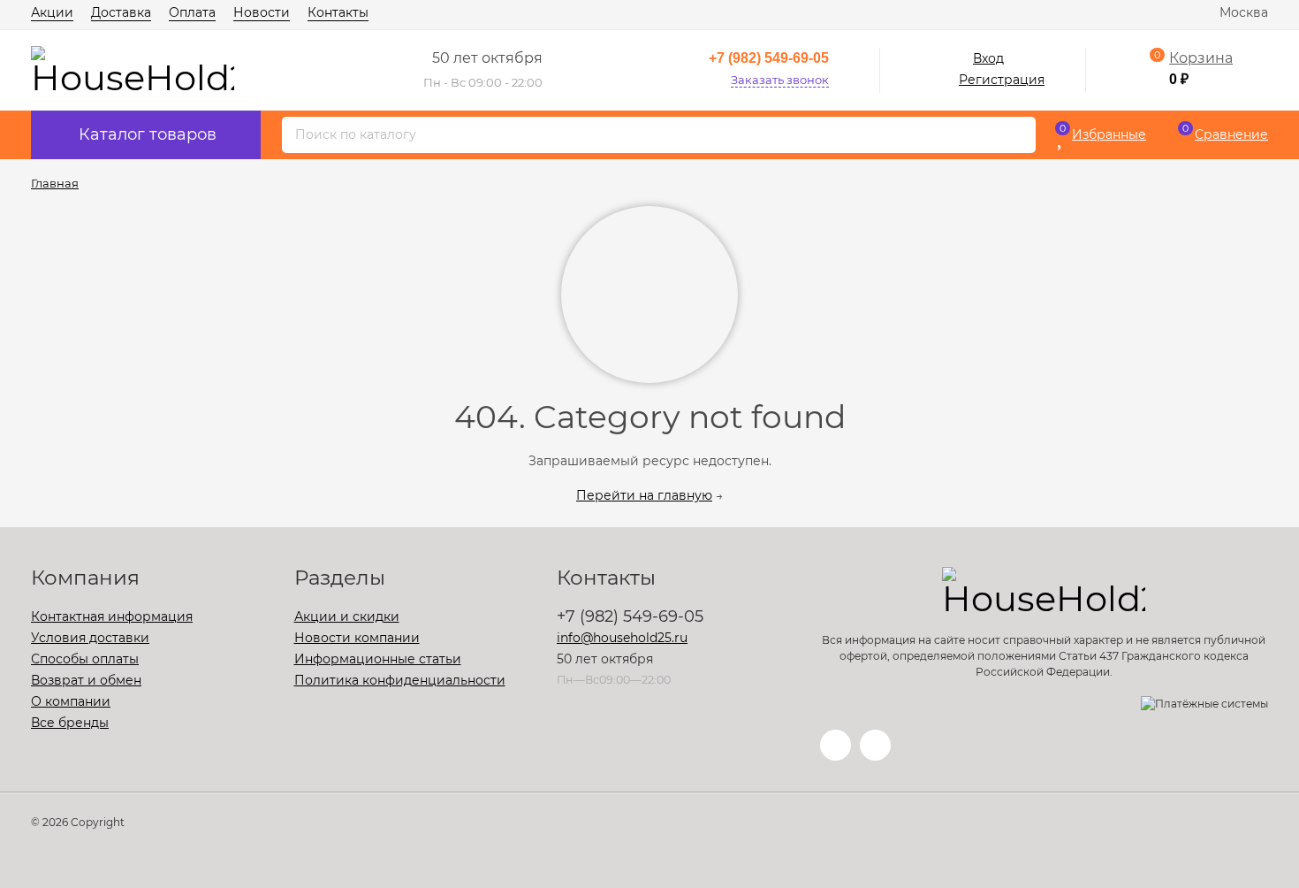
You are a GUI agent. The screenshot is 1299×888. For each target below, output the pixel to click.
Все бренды (70, 723)
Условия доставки (90, 638)
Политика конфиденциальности (399, 680)
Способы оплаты (85, 659)
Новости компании (357, 638)
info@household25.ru (622, 638)
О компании (70, 701)
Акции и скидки (346, 616)
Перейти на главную (644, 495)
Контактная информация (112, 616)
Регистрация (1002, 80)
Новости (261, 12)
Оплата (192, 12)
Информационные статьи (377, 659)
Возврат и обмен (86, 680)
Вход (988, 58)
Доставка (121, 12)
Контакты (338, 12)
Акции (52, 12)
